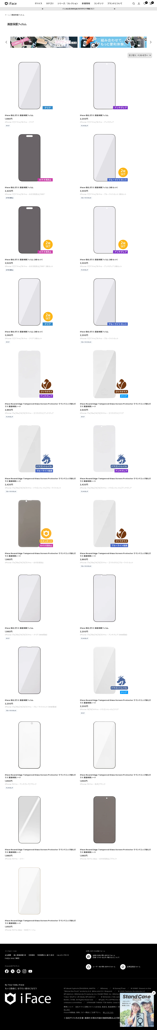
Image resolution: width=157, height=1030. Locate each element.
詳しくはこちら (108, 1012)
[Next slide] (150, 42)
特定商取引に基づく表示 (45, 955)
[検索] (134, 3)
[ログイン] (139, 4)
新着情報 (86, 3)
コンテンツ (99, 3)
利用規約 (32, 955)
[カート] (151, 3)
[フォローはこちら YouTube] (30, 971)
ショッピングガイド (63, 955)
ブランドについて (114, 3)
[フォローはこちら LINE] (18, 971)
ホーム (7, 15)
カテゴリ (50, 3)
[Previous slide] (7, 42)
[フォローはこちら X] (12, 971)
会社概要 (8, 955)
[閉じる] (154, 993)
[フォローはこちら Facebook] (7, 971)
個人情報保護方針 (20, 955)
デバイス (38, 3)
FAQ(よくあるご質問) (12, 958)
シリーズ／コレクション (68, 3)
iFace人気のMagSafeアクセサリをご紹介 (78, 9)
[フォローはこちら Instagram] (24, 971)
